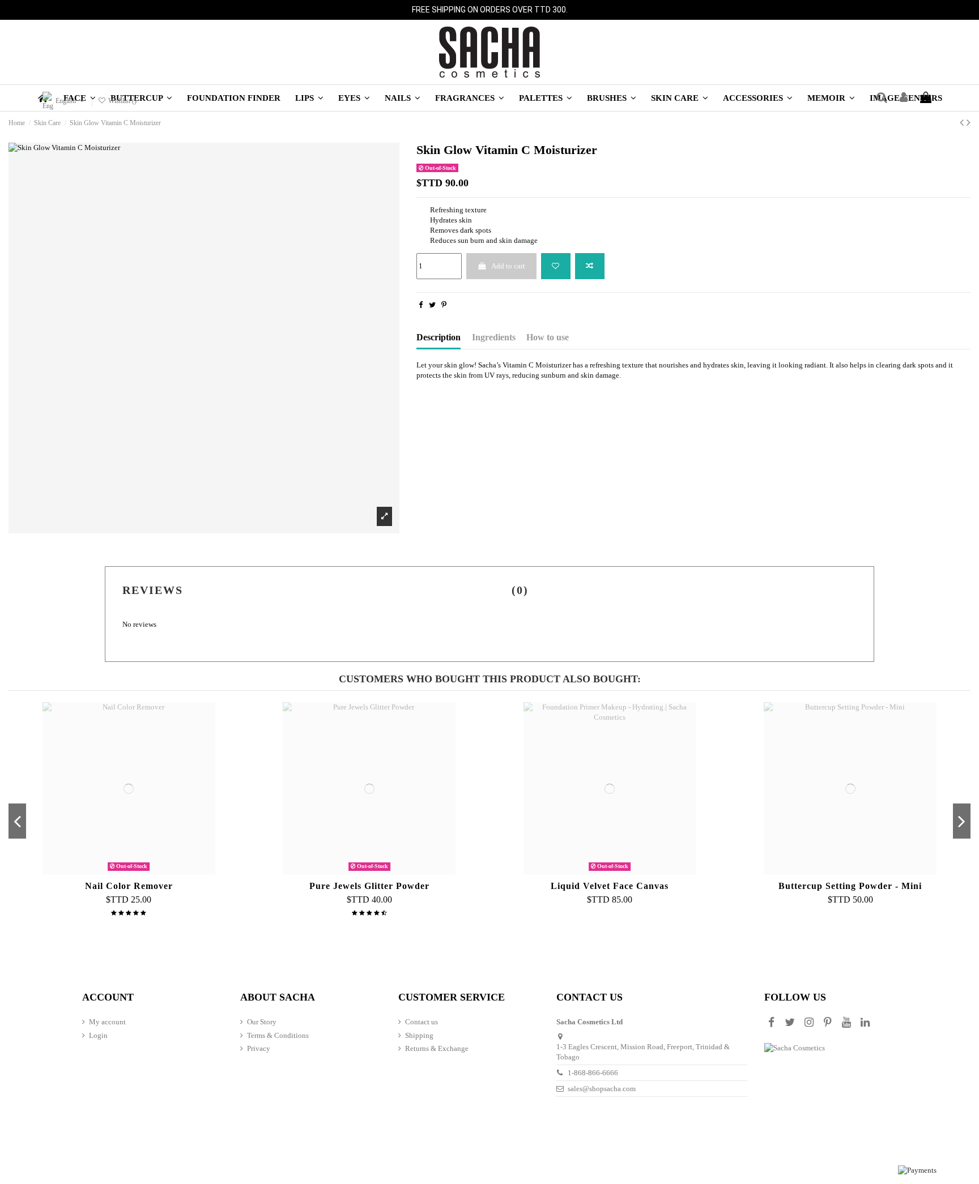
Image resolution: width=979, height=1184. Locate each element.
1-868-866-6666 (593, 1072)
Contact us (421, 1022)
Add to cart (508, 266)
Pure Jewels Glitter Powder (369, 886)
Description (438, 337)
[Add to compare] (590, 266)
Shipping (419, 1035)
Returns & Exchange (437, 1048)
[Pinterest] (443, 305)
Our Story (261, 1022)
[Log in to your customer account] (903, 98)
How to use (547, 337)
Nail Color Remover (129, 886)
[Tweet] (432, 305)
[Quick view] (143, 871)
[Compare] (128, 871)
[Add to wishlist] (556, 266)
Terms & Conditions (278, 1035)
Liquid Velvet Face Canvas (610, 886)
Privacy (258, 1048)
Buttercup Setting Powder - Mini (850, 886)
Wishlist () (121, 101)
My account (107, 1022)
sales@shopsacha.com (602, 1088)
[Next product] (969, 123)
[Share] (421, 305)
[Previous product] (963, 123)
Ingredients (494, 337)
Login (98, 1035)
